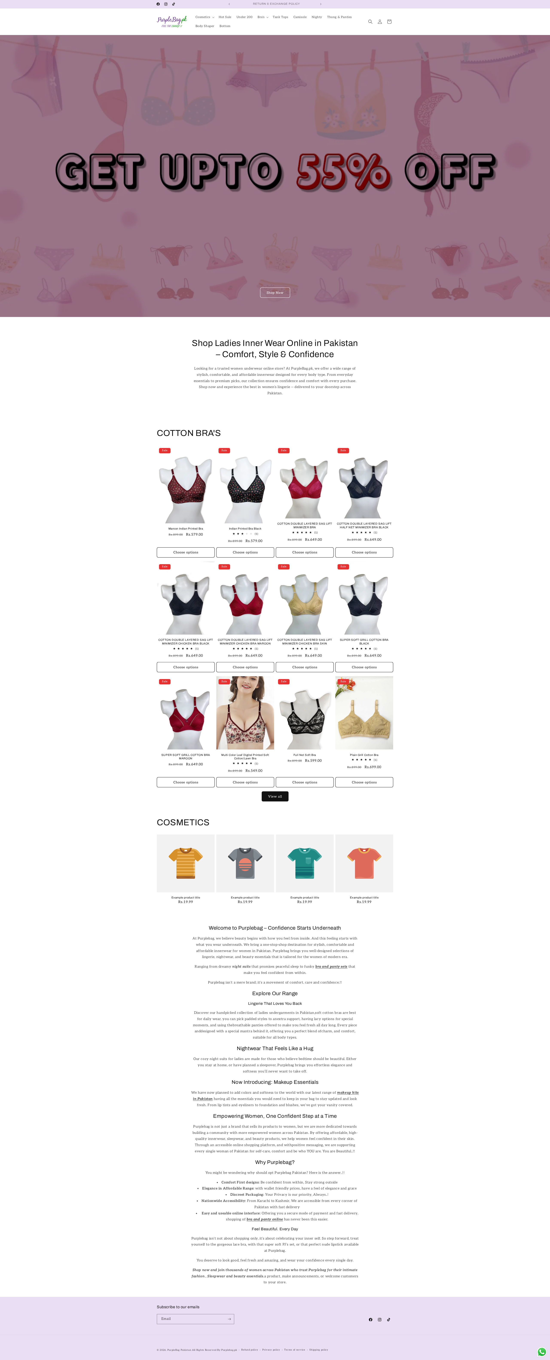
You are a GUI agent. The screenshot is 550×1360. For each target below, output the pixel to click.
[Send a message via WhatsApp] (542, 1352)
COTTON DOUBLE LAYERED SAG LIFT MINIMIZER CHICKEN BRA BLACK (185, 641)
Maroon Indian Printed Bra (185, 528)
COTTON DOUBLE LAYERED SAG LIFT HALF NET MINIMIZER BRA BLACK (364, 525)
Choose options (185, 552)
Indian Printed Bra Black (245, 528)
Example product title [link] (185, 897)
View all (275, 796)
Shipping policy (318, 1349)
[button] (204, 17)
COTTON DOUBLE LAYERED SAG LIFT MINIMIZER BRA (304, 525)
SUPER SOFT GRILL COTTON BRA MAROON (185, 756)
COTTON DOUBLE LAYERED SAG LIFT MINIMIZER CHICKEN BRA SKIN (304, 641)
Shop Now (275, 293)
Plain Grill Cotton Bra (364, 754)
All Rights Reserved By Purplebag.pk (214, 1350)
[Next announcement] (320, 4)
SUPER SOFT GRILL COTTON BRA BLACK (364, 641)
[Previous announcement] (229, 4)
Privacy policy (271, 1349)
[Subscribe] (229, 1319)
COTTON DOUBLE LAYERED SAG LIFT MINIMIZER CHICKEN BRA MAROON (245, 641)
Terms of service (294, 1349)
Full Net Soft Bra (304, 754)
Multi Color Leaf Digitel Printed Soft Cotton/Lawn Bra (245, 756)
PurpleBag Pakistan (179, 1350)
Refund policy (249, 1349)
